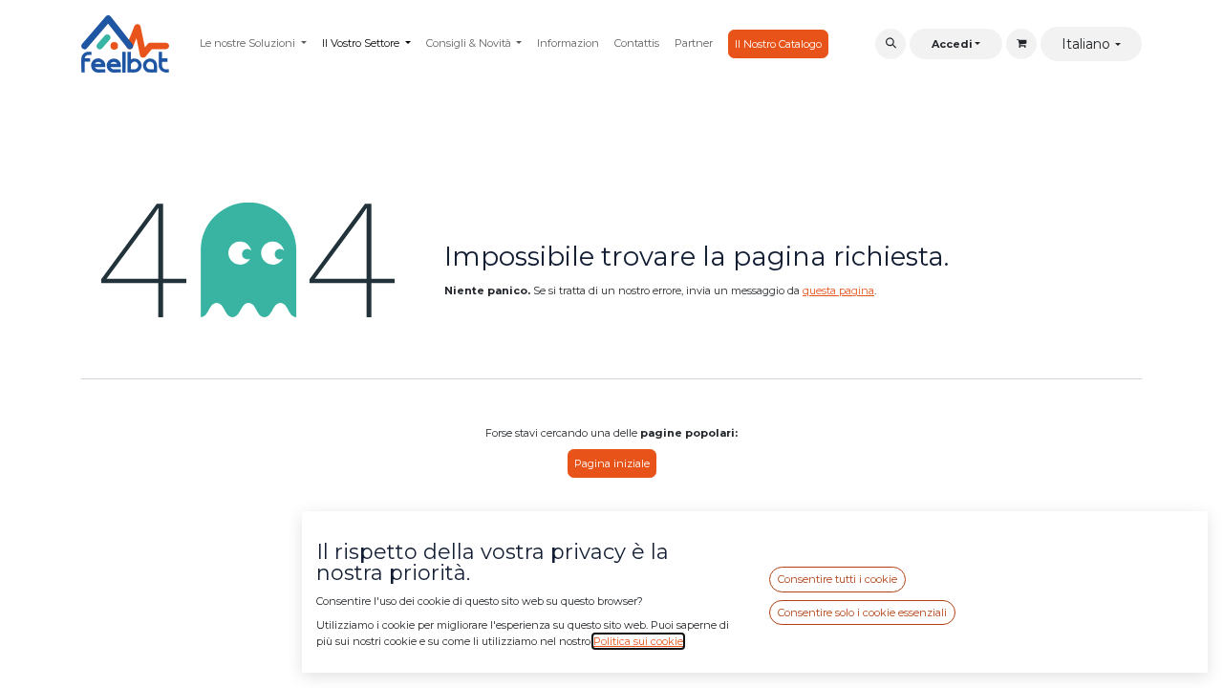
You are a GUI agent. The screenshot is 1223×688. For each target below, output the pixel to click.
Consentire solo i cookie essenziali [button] (862, 612)
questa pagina (838, 290)
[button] (890, 44)
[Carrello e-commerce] (1021, 44)
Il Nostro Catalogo (778, 44)
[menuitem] (253, 44)
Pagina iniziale (612, 463)
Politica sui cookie (638, 641)
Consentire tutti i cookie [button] (837, 579)
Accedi (952, 44)
